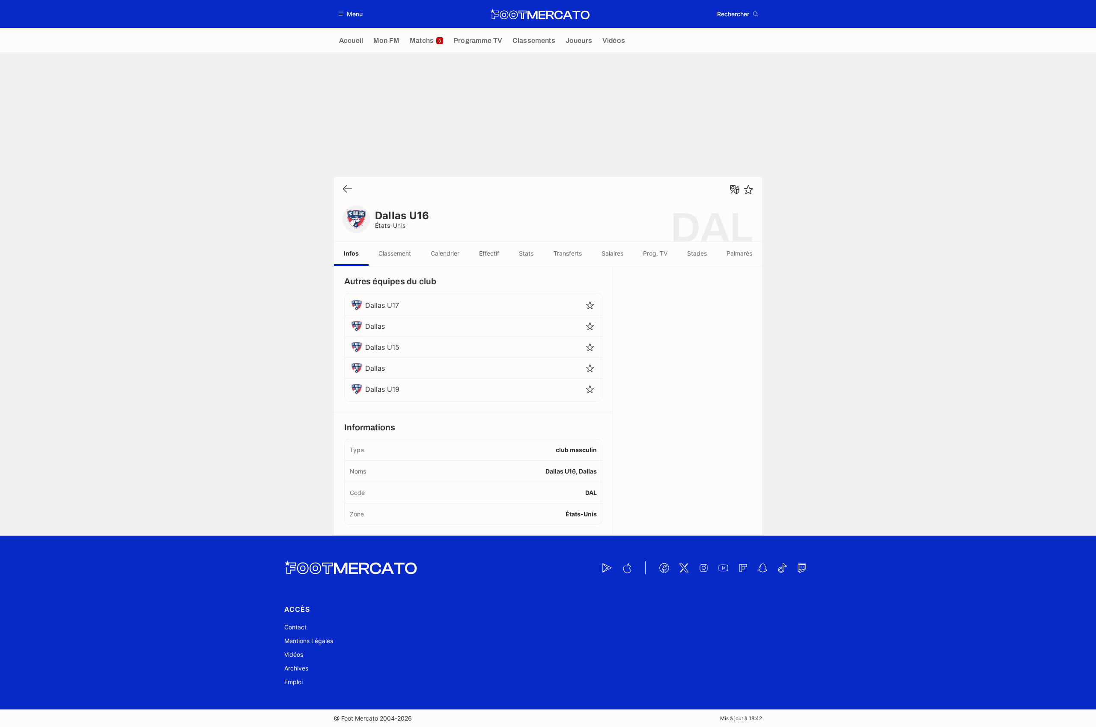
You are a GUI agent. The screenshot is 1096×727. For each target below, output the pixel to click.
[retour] (347, 189)
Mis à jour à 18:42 (741, 718)
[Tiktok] (782, 567)
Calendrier (445, 253)
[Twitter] (683, 567)
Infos (351, 253)
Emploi (293, 681)
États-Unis (390, 225)
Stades (697, 253)
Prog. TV (655, 253)
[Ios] (626, 567)
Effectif (489, 253)
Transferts (568, 253)
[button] (351, 14)
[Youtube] (723, 567)
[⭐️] (748, 190)
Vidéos (293, 654)
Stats (526, 253)
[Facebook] (664, 567)
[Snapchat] (762, 567)
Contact (295, 627)
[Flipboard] (742, 567)
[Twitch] (801, 567)
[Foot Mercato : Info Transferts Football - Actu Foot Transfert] (540, 14)
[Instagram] (703, 567)
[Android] (607, 567)
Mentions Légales (308, 640)
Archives (296, 668)
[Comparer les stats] (735, 190)
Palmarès (739, 253)
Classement (394, 253)
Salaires (612, 253)
